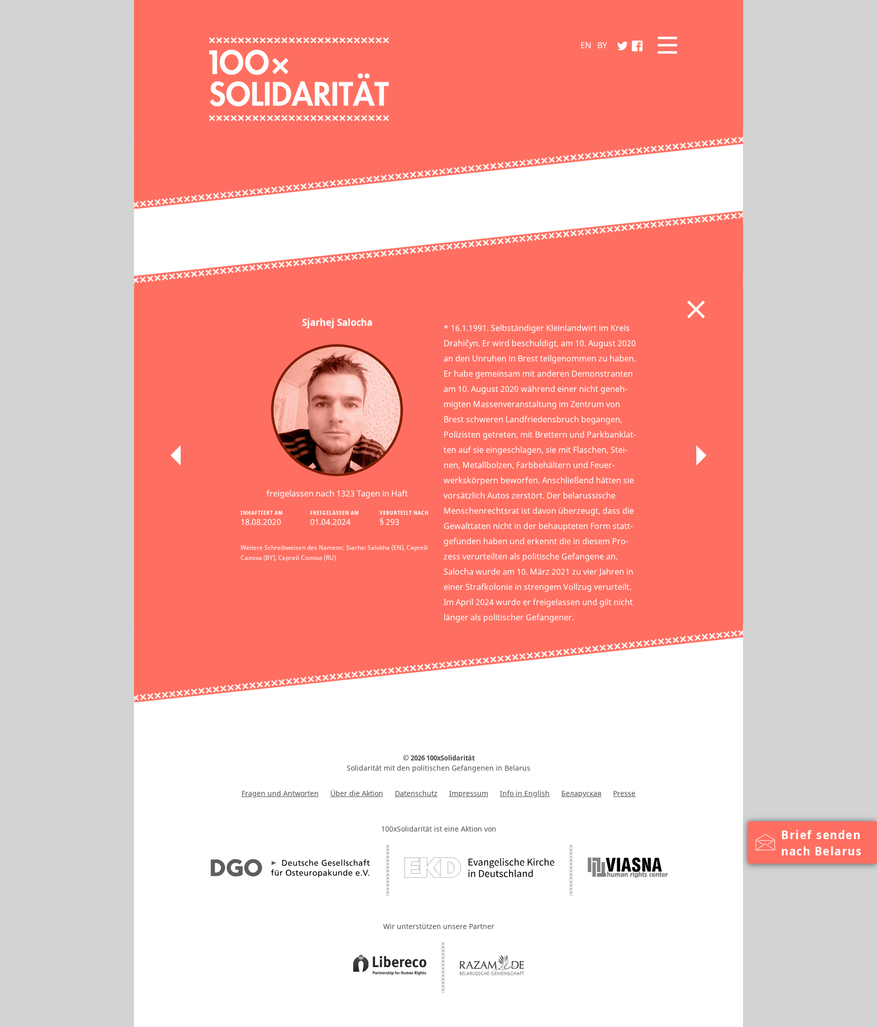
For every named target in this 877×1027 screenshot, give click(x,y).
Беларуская (581, 793)
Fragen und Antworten (280, 793)
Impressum (468, 793)
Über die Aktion (356, 793)
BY (602, 45)
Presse (624, 793)
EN (586, 45)
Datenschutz (416, 793)
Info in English (525, 793)
